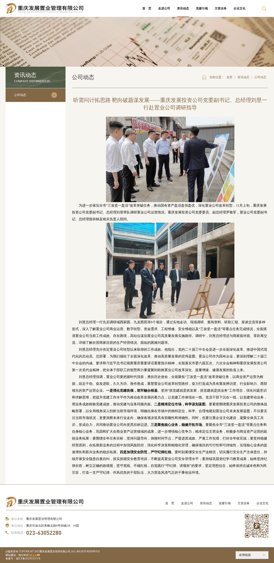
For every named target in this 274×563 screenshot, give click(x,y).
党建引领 (225, 503)
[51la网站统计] (34, 555)
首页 (229, 77)
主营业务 (244, 503)
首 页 (169, 503)
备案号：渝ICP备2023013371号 (23, 558)
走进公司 (187, 503)
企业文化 (262, 503)
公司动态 (20, 95)
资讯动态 (243, 77)
